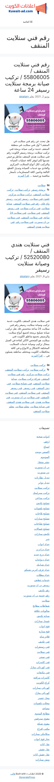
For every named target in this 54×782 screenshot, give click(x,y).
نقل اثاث (45, 744)
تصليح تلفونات (42, 508)
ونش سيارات (43, 759)
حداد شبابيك (43, 564)
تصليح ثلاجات (42, 513)
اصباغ (47, 446)
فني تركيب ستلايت (30, 208)
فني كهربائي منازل (40, 667)
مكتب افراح (43, 728)
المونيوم (45, 457)
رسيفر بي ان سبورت (38, 585)
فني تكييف (44, 641)
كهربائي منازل (42, 693)
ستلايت (41, 185)
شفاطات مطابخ (41, 605)
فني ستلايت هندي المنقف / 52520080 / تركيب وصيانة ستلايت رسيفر (27, 257)
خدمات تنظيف (42, 580)
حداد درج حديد (42, 554)
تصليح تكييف (43, 503)
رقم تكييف (44, 590)
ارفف (47, 441)
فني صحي (44, 657)
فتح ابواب (44, 626)
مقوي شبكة (43, 723)
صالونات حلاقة (42, 610)
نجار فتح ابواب (42, 739)
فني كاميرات (43, 662)
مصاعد (46, 708)
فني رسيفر (29, 388)
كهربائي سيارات (41, 687)
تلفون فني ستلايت (40, 198)
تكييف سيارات (42, 534)
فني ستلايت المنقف (31, 217)
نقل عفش (44, 749)
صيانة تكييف (43, 616)
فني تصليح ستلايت (22, 383)
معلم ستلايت (22, 406)
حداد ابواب (44, 544)
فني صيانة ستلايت (40, 406)
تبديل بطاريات (42, 477)
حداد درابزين (43, 549)
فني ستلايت (34, 212)
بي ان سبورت (42, 467)
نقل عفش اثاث (41, 754)
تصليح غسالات (42, 528)
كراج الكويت (43, 682)
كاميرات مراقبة (41, 677)
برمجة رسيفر (38, 189)
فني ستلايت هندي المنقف (20, 402)
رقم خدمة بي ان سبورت (37, 595)
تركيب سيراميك (41, 492)
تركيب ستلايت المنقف (17, 369)
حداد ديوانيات (42, 559)
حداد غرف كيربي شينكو (37, 569)
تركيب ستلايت (22, 189)
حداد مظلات (43, 575)
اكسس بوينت (42, 451)
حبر (48, 539)
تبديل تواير (44, 482)
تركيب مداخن (42, 498)
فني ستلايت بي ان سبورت (25, 397)
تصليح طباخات (42, 523)
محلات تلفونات (42, 703)
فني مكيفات (43, 672)
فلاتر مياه (45, 636)
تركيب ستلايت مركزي (20, 194)
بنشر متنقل (44, 462)
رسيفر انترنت (21, 198)
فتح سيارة (44, 631)
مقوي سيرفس (42, 718)
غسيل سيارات (42, 621)
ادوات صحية (43, 436)
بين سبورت (44, 472)
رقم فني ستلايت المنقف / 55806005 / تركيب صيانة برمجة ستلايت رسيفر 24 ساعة (27, 77)
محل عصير (44, 698)
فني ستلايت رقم (24, 222)
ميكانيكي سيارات (41, 734)
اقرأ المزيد (23, 175)
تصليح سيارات (42, 518)
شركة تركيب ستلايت (29, 378)
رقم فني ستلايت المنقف (26, 203)
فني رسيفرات (42, 646)
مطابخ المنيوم (42, 713)
